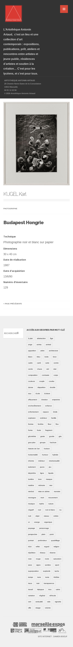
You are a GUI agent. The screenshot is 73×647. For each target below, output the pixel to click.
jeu (50, 467)
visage (38, 608)
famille (53, 418)
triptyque (40, 589)
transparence (49, 583)
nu (60, 510)
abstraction (41, 338)
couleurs (31, 381)
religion (56, 547)
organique (48, 522)
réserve (53, 553)
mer (50, 485)
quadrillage (55, 540)
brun (55, 357)
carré (39, 363)
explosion (32, 418)
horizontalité (33, 455)
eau (29, 393)
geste (42, 436)
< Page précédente (12, 304)
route (47, 559)
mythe (41, 504)
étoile (55, 412)
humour (45, 455)
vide (48, 602)
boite (47, 357)
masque (49, 479)
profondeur (42, 540)
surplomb (46, 571)
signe (38, 565)
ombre (55, 516)
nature (50, 504)
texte (47, 577)
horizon (47, 449)
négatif (31, 510)
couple (41, 381)
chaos (39, 369)
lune (40, 479)
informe (31, 461)
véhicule (52, 595)
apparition (32, 351)
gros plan (31, 442)
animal (48, 344)
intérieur (41, 461)
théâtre (56, 577)
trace (30, 583)
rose (30, 559)
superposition (33, 571)
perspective (32, 534)
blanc (30, 357)
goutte (51, 436)
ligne (42, 473)
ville (29, 608)
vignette (58, 602)
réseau (42, 553)
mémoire (41, 485)
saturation (57, 559)
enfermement (33, 412)
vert (29, 602)
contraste (45, 375)
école (38, 393)
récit (29, 547)
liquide (50, 473)
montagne (32, 498)
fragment (48, 430)
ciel (47, 369)
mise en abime (44, 491)
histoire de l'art (34, 449)
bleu (38, 357)
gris (60, 436)
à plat (30, 338)
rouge (38, 559)
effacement (32, 400)
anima (39, 344)
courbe (51, 381)
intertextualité (54, 461)
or (29, 522)
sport (57, 565)
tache (57, 571)
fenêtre (40, 424)
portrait (31, 540)
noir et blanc (50, 510)
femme (30, 424)
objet (37, 516)
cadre (30, 363)
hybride (55, 455)
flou (57, 424)
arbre (42, 351)
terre (39, 577)
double (52, 387)
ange (30, 344)
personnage (44, 528)
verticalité (39, 602)
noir (39, 510)
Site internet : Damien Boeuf (52, 636)
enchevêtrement (34, 406)
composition (33, 375)
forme (30, 430)
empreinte (56, 400)
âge (51, 338)
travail (30, 589)
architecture (53, 351)
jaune (42, 467)
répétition (31, 553)
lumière (31, 479)
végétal (42, 595)
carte (47, 363)
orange (37, 522)
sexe (30, 565)
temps (30, 577)
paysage (31, 528)
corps (56, 375)
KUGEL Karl (14, 194)
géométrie (32, 436)
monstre (57, 491)
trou (49, 589)
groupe (42, 442)
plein (43, 534)
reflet (38, 547)
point (52, 534)
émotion (44, 400)
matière (31, 485)
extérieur (43, 418)
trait (37, 583)
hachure (53, 442)
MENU (64, 9)
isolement (32, 467)
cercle (30, 369)
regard (46, 547)
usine (58, 589)
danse (30, 387)
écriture (47, 393)
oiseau (46, 516)
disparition (41, 387)
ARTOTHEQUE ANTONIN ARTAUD (19, 80)
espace (46, 412)
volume (48, 608)
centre (56, 363)
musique (31, 504)
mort (42, 498)
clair (54, 369)
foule (39, 430)
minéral (31, 491)
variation (31, 595)
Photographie (10, 209)
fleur (49, 424)
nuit (29, 516)
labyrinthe (32, 473)
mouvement (53, 498)
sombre (48, 565)
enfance (48, 406)
